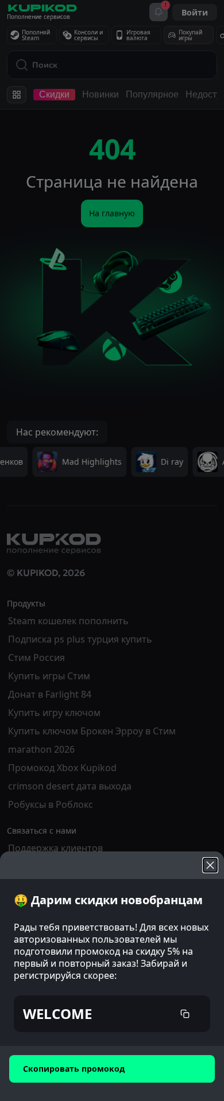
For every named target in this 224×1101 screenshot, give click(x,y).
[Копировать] (185, 1013)
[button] (112, 1013)
